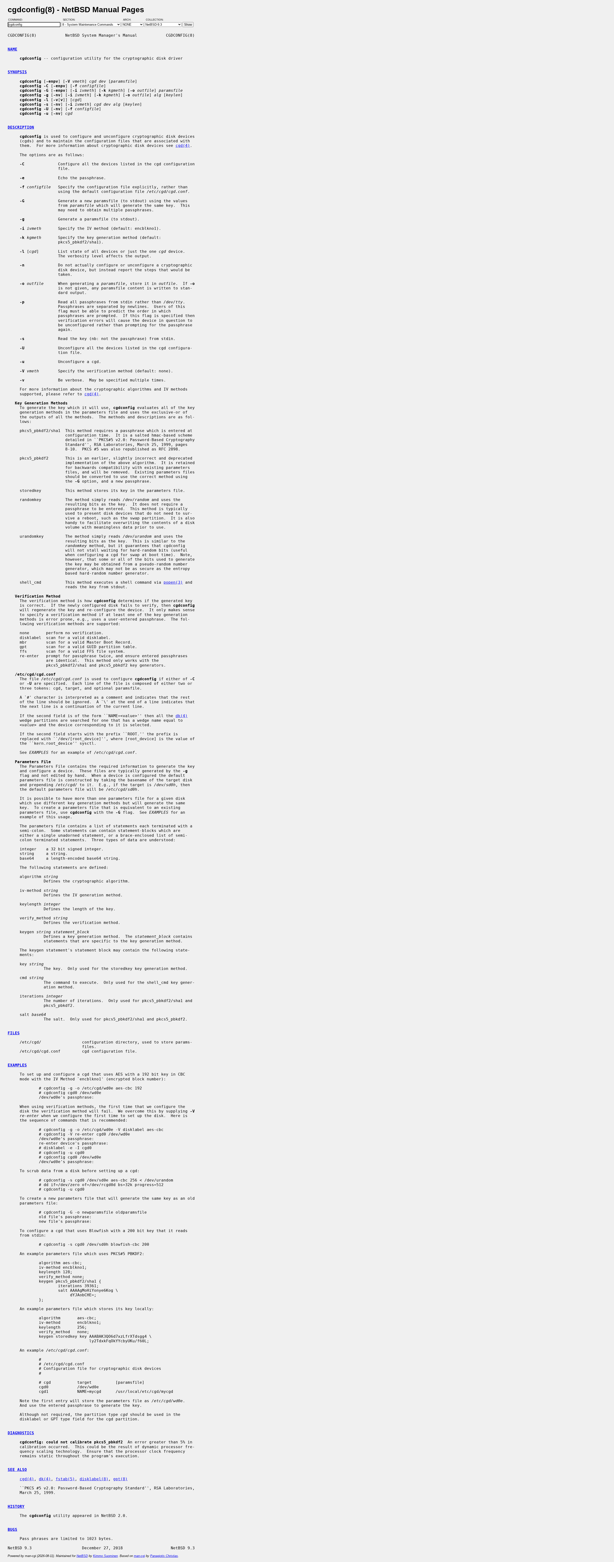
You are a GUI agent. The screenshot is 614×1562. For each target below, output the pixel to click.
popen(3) (173, 582)
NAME (12, 49)
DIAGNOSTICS (21, 1433)
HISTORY (16, 1506)
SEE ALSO (17, 1469)
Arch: (129, 19)
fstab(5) (65, 1479)
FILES (14, 1033)
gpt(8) (120, 1479)
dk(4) (182, 716)
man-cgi (139, 1556)
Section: (70, 19)
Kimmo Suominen (105, 1556)
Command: (17, 19)
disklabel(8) (94, 1479)
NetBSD (82, 1556)
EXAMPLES (17, 1065)
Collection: (155, 19)
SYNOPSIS (17, 72)
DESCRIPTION (21, 127)
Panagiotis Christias (164, 1556)
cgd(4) (183, 145)
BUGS (12, 1529)
